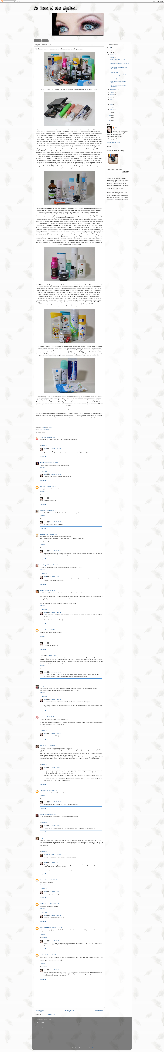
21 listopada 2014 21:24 (51, 790)
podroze (45, 40)
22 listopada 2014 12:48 (53, 903)
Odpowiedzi (44, 445)
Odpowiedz (42, 442)
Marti (41, 590)
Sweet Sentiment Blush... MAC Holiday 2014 (117, 71)
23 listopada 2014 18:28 (55, 733)
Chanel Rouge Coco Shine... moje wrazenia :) (118, 81)
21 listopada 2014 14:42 (50, 686)
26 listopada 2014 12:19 (51, 955)
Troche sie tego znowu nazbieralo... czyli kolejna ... (118, 67)
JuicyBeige (42, 510)
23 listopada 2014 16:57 (55, 825)
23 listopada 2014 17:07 (55, 767)
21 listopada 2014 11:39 (49, 590)
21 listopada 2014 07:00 (52, 462)
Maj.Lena (42, 486)
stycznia (112, 109)
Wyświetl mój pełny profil (113, 142)
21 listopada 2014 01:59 (55, 448)
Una (41, 717)
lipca (111, 97)
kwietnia (112, 102)
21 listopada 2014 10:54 (51, 510)
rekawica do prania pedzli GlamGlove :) (119, 75)
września (112, 92)
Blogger (94, 1047)
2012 (110, 115)
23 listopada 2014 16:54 (55, 941)
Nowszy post (39, 1010)
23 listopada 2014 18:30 (55, 699)
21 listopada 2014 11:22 (52, 565)
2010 (110, 120)
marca (111, 104)
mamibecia (42, 534)
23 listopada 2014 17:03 (55, 802)
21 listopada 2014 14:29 (51, 630)
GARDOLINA (43, 904)
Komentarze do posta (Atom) (49, 1014)
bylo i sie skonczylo (44, 429)
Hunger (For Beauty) (45, 838)
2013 (110, 112)
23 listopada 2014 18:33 (55, 643)
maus (45, 448)
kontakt (38, 40)
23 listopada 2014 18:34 (55, 612)
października (113, 89)
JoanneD (42, 814)
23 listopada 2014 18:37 (55, 498)
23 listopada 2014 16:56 (55, 915)
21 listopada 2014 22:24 (61, 854)
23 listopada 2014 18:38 (55, 474)
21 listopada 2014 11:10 (51, 534)
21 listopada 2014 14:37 (52, 655)
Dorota (41, 437)
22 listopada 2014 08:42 (51, 880)
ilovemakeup (43, 565)
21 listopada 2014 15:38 (48, 717)
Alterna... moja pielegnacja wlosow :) (119, 79)
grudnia (112, 54)
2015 (110, 50)
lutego (111, 107)
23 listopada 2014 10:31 (57, 927)
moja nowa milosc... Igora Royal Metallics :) (118, 85)
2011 (110, 117)
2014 (110, 52)
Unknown (42, 630)
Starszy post (98, 1010)
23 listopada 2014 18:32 (55, 672)
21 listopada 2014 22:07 (50, 814)
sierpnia (112, 94)
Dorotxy (42, 686)
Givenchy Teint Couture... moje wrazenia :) (117, 60)
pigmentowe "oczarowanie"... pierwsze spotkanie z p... (119, 63)
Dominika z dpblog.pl (45, 927)
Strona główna (69, 1010)
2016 (110, 47)
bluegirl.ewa (43, 463)
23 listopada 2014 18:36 (55, 551)
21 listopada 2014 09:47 (51, 486)
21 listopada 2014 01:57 (49, 437)
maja (111, 99)
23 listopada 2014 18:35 (55, 576)
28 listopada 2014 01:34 (55, 970)
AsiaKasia (42, 955)
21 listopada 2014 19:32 (51, 746)
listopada (112, 57)
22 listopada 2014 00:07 (55, 862)
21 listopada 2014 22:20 (57, 838)
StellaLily (42, 746)
